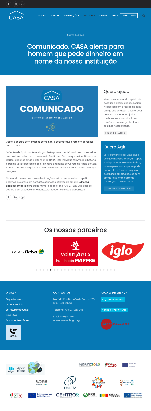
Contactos (107, 15)
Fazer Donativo (115, 133)
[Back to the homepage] (16, 15)
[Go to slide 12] (75, 270)
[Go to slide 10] (68, 270)
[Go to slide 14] (82, 270)
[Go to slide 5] (50, 270)
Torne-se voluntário (114, 310)
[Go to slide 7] (58, 270)
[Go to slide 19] (100, 270)
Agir (115, 15)
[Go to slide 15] (86, 270)
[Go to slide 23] (114, 270)
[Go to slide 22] (111, 270)
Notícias (89, 15)
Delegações (71, 15)
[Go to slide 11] (72, 270)
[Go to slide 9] (65, 270)
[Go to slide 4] (47, 270)
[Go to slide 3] (43, 270)
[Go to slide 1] (36, 270)
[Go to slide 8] (61, 270)
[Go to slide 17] (93, 270)
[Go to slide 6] (54, 270)
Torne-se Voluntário (119, 188)
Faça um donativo (112, 299)
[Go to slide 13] (79, 270)
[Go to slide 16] (89, 270)
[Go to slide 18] (96, 270)
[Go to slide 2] (40, 270)
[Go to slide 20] (104, 270)
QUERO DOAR (129, 15)
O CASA (41, 15)
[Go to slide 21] (107, 270)
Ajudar (55, 15)
